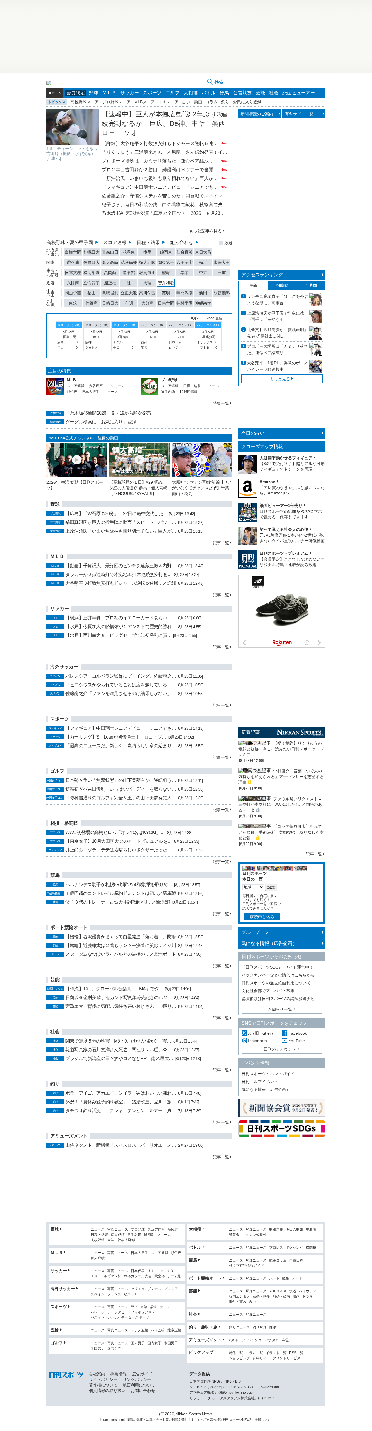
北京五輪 (174, 1330)
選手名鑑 (168, 391)
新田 (203, 293)
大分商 (147, 303)
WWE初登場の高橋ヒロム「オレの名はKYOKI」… (115, 832)
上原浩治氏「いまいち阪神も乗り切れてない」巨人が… (120, 531)
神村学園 (184, 303)
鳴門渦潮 (184, 293)
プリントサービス (287, 1358)
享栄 (184, 272)
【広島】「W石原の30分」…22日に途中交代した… (116, 513)
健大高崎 (110, 262)
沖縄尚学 (203, 303)
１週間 (311, 285)
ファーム (164, 1235)
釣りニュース (239, 1327)
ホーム (56, 93)
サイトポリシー (103, 1379)
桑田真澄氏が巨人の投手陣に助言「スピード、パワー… (120, 522)
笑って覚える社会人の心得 (284, 529)
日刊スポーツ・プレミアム (284, 553)
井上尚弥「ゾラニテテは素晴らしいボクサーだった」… (120, 849)
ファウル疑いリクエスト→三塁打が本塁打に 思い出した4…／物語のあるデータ (280, 804)
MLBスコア (144, 102)
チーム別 (174, 1276)
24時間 (282, 285)
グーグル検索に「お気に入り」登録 (100, 421)
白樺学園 (73, 252)
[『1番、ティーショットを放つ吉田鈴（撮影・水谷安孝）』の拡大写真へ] (72, 127)
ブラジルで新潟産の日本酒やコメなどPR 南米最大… (119, 1058)
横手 (147, 252)
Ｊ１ (150, 1271)
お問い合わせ (143, 1390)
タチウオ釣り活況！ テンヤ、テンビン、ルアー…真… (120, 1110)
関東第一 (166, 262)
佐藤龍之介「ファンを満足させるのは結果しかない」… (120, 693)
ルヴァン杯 (112, 1276)
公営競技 (242, 92)
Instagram (257, 1040)
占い (186, 102)
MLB (71, 379)
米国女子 (98, 1348)
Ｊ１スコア (168, 102)
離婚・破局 (281, 1296)
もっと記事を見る (205, 231)
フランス (114, 1294)
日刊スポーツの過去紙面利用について (276, 983)
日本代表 (138, 1271)
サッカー (129, 92)
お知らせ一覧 (280, 1009)
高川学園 (147, 293)
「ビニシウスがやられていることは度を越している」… (120, 684)
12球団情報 (189, 391)
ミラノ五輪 (139, 1330)
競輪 (285, 1278)
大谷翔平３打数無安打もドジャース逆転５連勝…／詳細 (120, 583)
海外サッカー (63, 1288)
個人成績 (118, 1235)
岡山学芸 (73, 293)
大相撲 (191, 92)
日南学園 (166, 303)
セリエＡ (138, 1289)
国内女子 (154, 1343)
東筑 (73, 303)
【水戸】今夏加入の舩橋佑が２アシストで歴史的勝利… (120, 626)
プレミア (171, 1289)
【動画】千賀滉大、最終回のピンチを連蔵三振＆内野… (120, 565)
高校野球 (98, 1240)
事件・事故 (237, 1302)
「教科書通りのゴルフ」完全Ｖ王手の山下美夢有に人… (120, 797)
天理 (147, 282)
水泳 (143, 1307)
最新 (253, 285)
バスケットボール (105, 1317)
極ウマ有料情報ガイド (246, 1266)
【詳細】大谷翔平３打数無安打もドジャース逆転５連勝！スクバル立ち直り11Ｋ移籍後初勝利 (160, 143)
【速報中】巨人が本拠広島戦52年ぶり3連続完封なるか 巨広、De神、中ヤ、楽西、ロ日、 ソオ (167, 123)
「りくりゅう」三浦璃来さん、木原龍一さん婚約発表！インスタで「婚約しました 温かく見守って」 (164, 152)
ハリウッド (307, 1291)
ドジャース (116, 386)
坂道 (292, 1291)
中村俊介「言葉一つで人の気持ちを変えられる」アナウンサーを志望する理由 (281, 776)
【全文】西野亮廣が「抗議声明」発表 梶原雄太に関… (277, 332)
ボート (274, 1278)
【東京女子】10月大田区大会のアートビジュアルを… (118, 841)
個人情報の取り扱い (107, 1390)
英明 (166, 293)
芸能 (260, 92)
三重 (222, 272)
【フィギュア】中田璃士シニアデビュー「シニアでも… (120, 728)
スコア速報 (114, 242)
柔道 (153, 1307)
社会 (273, 92)
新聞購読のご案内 (257, 114)
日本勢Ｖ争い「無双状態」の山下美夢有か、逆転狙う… (120, 780)
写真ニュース (117, 1230)
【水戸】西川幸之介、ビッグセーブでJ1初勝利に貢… (118, 635)
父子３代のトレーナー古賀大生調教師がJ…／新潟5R (117, 902)
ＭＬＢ (109, 92)
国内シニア (116, 1348)
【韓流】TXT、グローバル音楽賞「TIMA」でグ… (114, 988)
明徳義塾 (222, 293)
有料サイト (261, 1358)
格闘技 (311, 1248)
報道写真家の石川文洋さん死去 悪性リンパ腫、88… (118, 1049)
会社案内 (97, 1374)
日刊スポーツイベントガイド (268, 1073)
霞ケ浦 (73, 262)
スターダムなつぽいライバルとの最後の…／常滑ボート (120, 954)
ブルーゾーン (255, 932)
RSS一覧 (296, 1353)
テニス (165, 1307)
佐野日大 (91, 262)
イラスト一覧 (276, 1353)
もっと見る (280, 379)
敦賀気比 (147, 272)
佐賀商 (91, 303)
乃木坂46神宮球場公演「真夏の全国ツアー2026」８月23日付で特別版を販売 (164, 213)
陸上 (134, 1307)
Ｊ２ (160, 1271)
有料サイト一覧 (299, 114)
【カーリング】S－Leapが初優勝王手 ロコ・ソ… (115, 736)
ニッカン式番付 (254, 1235)
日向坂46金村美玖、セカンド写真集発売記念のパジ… (118, 997)
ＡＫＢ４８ (278, 1291)
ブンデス (154, 1289)
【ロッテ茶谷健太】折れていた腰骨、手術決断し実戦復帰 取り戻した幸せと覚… (281, 832)
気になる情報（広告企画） (269, 943)
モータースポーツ (135, 1317)
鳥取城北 (110, 293)
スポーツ (152, 92)
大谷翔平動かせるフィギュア (286, 457)
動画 (198, 102)
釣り (225, 102)
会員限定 (75, 92)
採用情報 (118, 1374)
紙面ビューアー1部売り (281, 505)
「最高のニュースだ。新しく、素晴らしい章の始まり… (120, 745)
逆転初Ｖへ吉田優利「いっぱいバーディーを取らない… (120, 789)
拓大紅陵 (147, 262)
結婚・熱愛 (261, 1296)
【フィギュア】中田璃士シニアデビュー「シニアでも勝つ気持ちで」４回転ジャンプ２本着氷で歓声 (160, 187)
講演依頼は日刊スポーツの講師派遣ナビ (278, 998)
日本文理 (73, 272)
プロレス (276, 1248)
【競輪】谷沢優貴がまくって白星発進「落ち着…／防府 (120, 936)
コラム (211, 102)
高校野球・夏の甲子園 (69, 242)
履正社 (110, 282)
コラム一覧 (254, 1353)
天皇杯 (159, 1276)
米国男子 (171, 1343)
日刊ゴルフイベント (260, 1081)
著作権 (215, 1419)
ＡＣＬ (96, 1276)
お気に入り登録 (247, 102)
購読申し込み (262, 916)
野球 (93, 92)
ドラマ (307, 1296)
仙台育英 (184, 252)
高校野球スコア (84, 102)
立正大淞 (129, 293)
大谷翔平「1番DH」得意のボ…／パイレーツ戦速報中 (277, 366)
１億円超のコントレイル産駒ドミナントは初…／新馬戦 (120, 893)
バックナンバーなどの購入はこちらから (278, 975)
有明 (129, 303)
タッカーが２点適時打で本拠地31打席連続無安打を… (118, 574)
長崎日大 (110, 303)
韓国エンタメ (239, 1296)
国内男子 (138, 1343)
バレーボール (101, 1312)
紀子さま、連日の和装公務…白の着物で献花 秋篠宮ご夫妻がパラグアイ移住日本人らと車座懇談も (164, 204)
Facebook (298, 1033)
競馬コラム (278, 1260)
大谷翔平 (96, 386)
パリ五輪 (158, 1330)
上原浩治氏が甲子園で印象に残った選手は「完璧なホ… (277, 316)
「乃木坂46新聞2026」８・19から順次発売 (108, 413)
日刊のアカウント (280, 1049)
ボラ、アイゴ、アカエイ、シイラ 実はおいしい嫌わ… (120, 1093)
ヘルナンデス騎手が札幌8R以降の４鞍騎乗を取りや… (119, 884)
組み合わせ (181, 242)
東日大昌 (203, 252)
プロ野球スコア (116, 102)
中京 (203, 272)
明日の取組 (294, 1230)
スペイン (98, 1294)
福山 (91, 293)
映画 (296, 1296)
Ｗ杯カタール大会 (138, 1276)
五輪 (55, 1330)
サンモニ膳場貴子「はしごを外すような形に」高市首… (277, 299)
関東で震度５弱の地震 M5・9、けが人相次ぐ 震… (118, 1040)
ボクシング (294, 1248)
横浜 (203, 262)
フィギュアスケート (146, 1312)
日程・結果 (148, 242)
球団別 (149, 1235)
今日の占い (252, 433)
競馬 (224, 92)
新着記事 (250, 732)
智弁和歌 (166, 282)
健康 (272, 1327)
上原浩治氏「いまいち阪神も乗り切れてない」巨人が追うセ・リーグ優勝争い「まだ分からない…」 (160, 178)
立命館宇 (91, 282)
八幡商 (73, 282)
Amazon (268, 481)
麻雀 (285, 1340)
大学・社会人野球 (121, 1240)
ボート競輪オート (205, 1278)
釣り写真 (260, 1327)
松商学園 (91, 272)
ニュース (111, 391)
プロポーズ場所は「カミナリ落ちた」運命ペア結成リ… (277, 349)
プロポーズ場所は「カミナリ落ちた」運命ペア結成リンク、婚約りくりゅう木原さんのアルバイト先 (160, 160)
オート (297, 1278)
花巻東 (129, 252)
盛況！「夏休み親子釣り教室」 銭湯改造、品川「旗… (120, 1101)
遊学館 (129, 272)
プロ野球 (169, 379)
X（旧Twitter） (261, 1033)
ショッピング (239, 1358)
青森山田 (110, 252)
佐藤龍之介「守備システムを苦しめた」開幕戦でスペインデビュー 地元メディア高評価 (164, 195)
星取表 (311, 1230)
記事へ (54, 158)
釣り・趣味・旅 (203, 1327)
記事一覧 (221, 542)
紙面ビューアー (298, 92)
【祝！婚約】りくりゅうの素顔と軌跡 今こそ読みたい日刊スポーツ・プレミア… (281, 749)
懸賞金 (234, 1235)
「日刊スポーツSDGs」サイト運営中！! (278, 967)
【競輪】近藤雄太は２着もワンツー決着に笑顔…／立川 (120, 945)
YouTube (297, 1040)
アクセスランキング (262, 274)
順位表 (72, 391)
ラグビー (121, 1312)
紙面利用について (139, 1385)
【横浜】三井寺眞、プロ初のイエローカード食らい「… (120, 617)
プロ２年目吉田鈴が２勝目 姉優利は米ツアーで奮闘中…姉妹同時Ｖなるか (160, 169)
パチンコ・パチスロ (263, 1340)
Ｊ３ (170, 1271)
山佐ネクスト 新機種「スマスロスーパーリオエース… (120, 1145)
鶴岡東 (166, 252)
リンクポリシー (137, 1379)
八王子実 (184, 262)
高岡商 (110, 272)
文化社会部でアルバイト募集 (268, 990)
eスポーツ (237, 1340)
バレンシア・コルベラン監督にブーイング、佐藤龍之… (120, 676)
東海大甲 (222, 262)
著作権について (103, 1385)
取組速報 (276, 1230)
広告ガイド (142, 1374)
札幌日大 (91, 252)
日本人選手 (90, 391)
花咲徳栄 (129, 262)
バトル (209, 92)
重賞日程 (296, 1260)
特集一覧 (221, 403)
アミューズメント (205, 1340)
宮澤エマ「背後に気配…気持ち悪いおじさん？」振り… (120, 1006)
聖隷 (166, 272)
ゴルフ (173, 92)
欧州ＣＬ (131, 1294)
